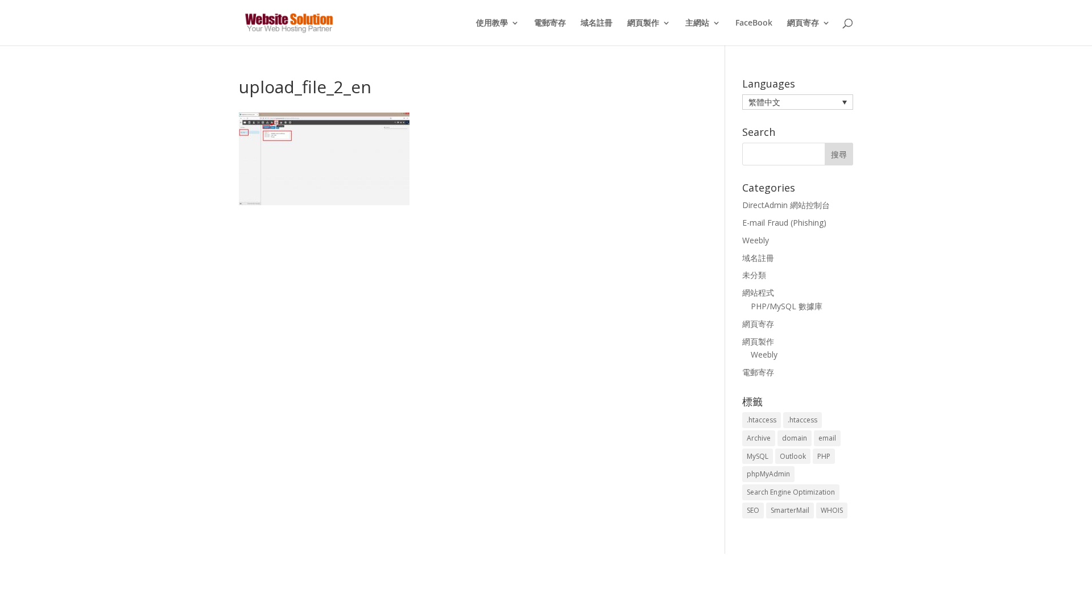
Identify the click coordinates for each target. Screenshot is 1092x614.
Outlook (793, 456)
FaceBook (753, 23)
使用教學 (492, 23)
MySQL (757, 456)
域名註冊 (597, 23)
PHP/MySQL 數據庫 (786, 306)
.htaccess (761, 420)
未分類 (754, 274)
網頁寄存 (803, 23)
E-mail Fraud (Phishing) (784, 222)
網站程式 (758, 292)
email (827, 438)
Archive (759, 438)
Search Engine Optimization (791, 492)
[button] (797, 102)
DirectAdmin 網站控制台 (786, 205)
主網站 (697, 23)
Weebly (755, 240)
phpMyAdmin (768, 474)
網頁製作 (643, 23)
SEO (753, 510)
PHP (823, 456)
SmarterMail (790, 510)
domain (794, 438)
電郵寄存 (550, 23)
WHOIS (832, 510)
